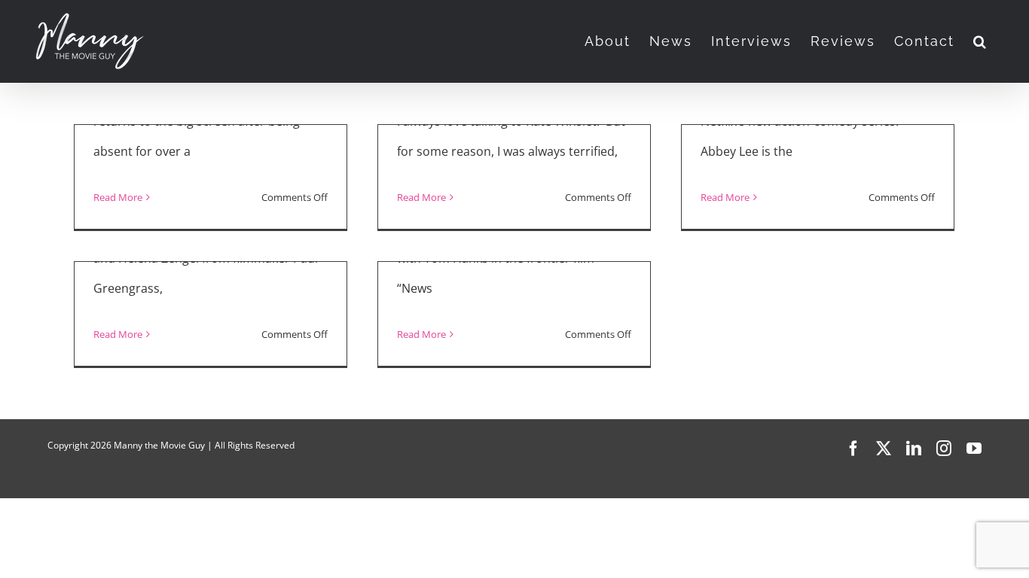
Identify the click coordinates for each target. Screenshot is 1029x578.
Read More (117, 197)
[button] (980, 41)
